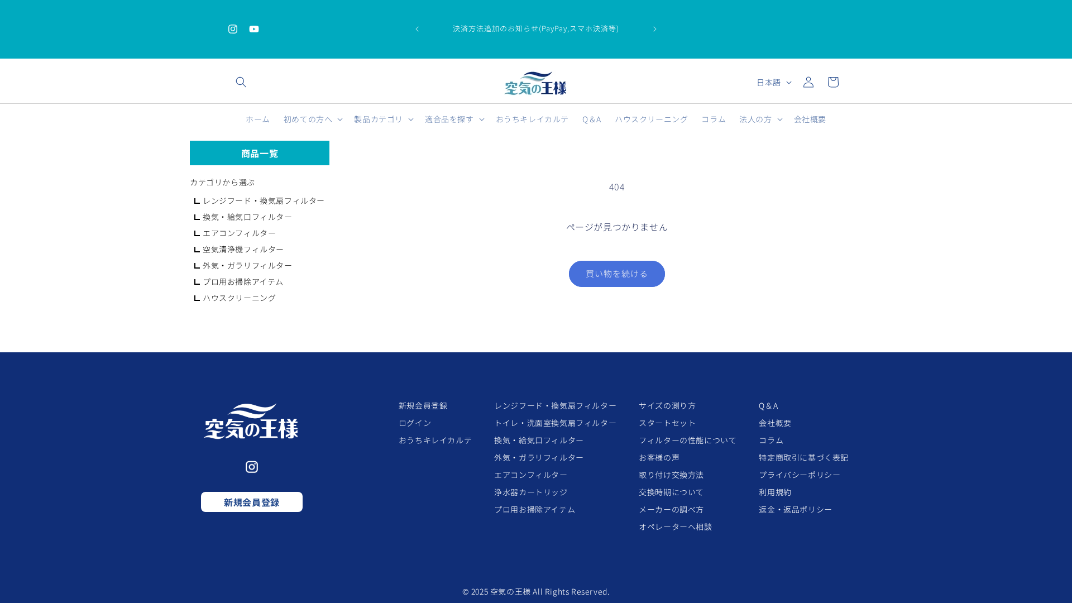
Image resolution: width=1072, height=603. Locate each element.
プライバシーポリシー (799, 474)
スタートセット (667, 422)
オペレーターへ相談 (675, 526)
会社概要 (775, 422)
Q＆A (768, 405)
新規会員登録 (252, 502)
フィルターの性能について (687, 440)
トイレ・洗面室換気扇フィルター (555, 422)
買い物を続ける (617, 273)
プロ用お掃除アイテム (243, 281)
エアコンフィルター (239, 232)
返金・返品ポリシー (795, 509)
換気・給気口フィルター (248, 216)
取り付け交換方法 (671, 474)
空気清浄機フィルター (243, 249)
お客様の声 (659, 457)
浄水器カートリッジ (530, 491)
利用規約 (775, 491)
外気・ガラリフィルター (248, 265)
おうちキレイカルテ (435, 440)
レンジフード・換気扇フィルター (264, 200)
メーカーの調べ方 (671, 509)
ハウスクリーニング (239, 297)
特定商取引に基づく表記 (804, 457)
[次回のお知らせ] (655, 29)
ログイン (415, 422)
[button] (241, 82)
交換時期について (671, 491)
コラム (771, 440)
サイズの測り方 (667, 405)
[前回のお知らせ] (417, 29)
